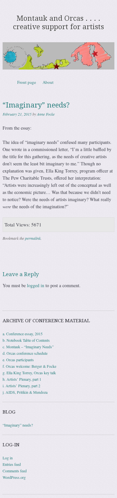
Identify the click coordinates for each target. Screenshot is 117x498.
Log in (8, 457)
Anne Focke (46, 114)
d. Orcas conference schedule (25, 353)
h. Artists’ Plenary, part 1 (22, 379)
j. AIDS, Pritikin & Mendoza (25, 392)
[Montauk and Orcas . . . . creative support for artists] (58, 56)
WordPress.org (14, 477)
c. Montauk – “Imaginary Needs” (28, 346)
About (48, 82)
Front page (26, 82)
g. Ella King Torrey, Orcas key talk (29, 372)
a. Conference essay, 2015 (23, 333)
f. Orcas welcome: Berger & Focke (29, 366)
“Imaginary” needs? (18, 425)
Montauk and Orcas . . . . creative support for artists (58, 22)
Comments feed (15, 470)
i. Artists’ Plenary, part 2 (21, 385)
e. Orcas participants (18, 359)
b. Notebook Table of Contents (26, 340)
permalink (33, 238)
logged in (35, 285)
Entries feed (12, 464)
